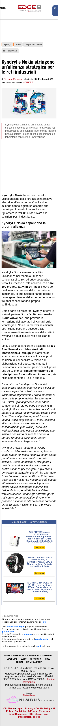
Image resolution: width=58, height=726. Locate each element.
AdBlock (32, 711)
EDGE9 (24, 658)
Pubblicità (20, 711)
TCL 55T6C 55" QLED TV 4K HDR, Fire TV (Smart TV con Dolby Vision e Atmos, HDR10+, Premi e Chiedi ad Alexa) (39, 587)
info (44, 622)
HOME (7, 655)
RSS (31, 714)
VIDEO (47, 658)
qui (39, 646)
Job (46, 714)
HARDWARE (18, 655)
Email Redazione (18, 714)
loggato (28, 634)
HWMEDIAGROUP (34, 662)
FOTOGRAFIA (35, 658)
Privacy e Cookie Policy (37, 708)
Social (38, 714)
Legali (20, 708)
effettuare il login (15, 626)
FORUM (19, 662)
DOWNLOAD (12, 658)
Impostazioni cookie (29, 716)
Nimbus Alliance (29, 695)
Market (28, 82)
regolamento (42, 639)
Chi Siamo (9, 708)
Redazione (44, 711)
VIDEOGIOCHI (33, 655)
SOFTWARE (47, 655)
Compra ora (39, 548)
